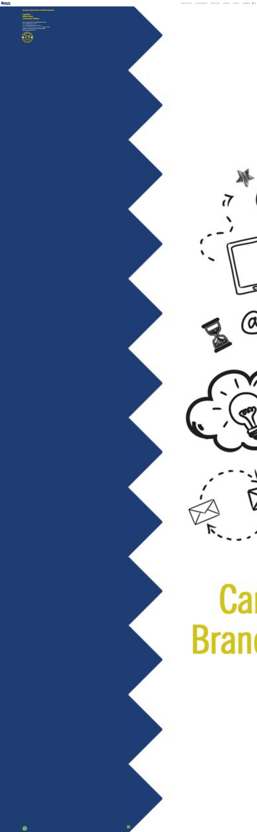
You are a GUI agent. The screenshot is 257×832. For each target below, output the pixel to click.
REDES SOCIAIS (215, 3)
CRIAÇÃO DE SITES (186, 3)
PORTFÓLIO (226, 3)
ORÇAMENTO (246, 3)
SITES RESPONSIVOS (201, 3)
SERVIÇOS (236, 3)
